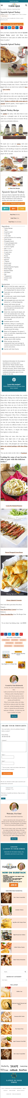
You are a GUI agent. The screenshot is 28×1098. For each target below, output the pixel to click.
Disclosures (12, 1090)
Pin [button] (14, 208)
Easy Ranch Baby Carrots (8, 609)
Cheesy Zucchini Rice (7, 614)
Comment (4, 740)
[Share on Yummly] (13, 27)
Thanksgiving (9, 9)
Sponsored (8, 645)
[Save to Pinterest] (2, 27)
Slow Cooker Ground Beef (19, 897)
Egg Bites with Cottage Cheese (19, 922)
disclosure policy (5, 19)
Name (3, 754)
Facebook (24, 453)
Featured (15, 640)
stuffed (5, 114)
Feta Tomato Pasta (19, 1029)
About (24, 1088)
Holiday (4, 9)
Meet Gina (14, 716)
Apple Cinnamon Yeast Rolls (19, 1041)
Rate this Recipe (15, 188)
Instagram (9, 642)
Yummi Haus (14, 5)
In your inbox (14, 1)
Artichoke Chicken (19, 910)
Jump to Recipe (4, 16)
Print (6, 208)
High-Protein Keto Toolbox (19, 934)
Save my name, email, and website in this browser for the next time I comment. (13, 768)
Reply (3, 798)
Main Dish (19, 642)
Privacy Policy (21, 1090)
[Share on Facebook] (5, 27)
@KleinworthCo (11, 386)
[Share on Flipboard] (21, 27)
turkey (19, 144)
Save (22, 208)
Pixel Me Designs (16, 1094)
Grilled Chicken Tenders (19, 947)
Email (3, 761)
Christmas (6, 640)
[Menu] (2, 5)
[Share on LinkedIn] (17, 27)
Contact (6, 1090)
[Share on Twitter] (9, 27)
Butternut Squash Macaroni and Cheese (19, 1003)
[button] (1, 90)
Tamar (8, 788)
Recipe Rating (5, 734)
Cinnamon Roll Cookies (19, 1016)
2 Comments (24, 14)
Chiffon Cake (19, 991)
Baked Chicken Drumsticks (19, 959)
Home (1, 9)
